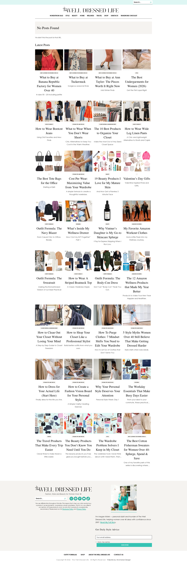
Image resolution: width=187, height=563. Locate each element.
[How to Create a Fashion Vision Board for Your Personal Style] (78, 369)
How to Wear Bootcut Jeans (49, 130)
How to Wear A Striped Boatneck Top (78, 280)
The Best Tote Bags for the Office (49, 180)
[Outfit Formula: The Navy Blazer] (49, 210)
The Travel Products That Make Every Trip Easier (49, 445)
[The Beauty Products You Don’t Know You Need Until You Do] (78, 423)
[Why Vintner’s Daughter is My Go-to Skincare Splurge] (108, 210)
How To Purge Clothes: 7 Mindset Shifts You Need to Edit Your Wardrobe (107, 338)
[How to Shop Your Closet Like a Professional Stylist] (78, 315)
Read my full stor (107, 522)
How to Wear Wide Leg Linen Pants (137, 130)
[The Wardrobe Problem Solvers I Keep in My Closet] (108, 423)
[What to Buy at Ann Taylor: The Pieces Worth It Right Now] (108, 59)
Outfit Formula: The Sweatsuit (49, 280)
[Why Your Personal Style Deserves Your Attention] (108, 369)
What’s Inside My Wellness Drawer (78, 230)
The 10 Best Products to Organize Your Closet (107, 132)
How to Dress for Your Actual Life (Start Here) (49, 390)
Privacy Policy (81, 509)
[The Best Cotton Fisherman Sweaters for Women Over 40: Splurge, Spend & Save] (137, 423)
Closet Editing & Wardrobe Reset (107, 124)
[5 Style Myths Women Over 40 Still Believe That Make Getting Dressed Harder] (137, 315)
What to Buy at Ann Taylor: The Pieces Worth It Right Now (107, 81)
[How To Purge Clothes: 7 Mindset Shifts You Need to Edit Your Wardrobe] (108, 315)
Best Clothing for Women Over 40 (49, 73)
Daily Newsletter (104, 542)
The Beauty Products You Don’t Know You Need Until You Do (78, 445)
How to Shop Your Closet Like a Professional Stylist (78, 336)
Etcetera (137, 382)
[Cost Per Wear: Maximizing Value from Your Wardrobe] (78, 161)
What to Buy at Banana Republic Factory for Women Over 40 (49, 83)
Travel (49, 436)
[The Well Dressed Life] (90, 10)
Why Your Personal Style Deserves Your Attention (107, 390)
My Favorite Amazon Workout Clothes (136, 230)
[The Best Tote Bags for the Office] (49, 161)
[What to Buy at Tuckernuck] (78, 59)
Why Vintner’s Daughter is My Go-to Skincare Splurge (107, 232)
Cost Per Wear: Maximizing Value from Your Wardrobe (78, 182)
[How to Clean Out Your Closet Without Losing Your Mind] (49, 315)
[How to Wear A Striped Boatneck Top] (78, 260)
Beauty (107, 174)
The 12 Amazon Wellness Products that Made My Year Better (137, 284)
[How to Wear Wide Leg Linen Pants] (137, 111)
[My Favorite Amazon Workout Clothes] (137, 210)
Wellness (78, 224)
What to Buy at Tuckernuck (78, 79)
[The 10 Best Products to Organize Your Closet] (108, 111)
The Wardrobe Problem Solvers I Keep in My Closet (107, 445)
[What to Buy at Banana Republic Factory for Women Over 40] (49, 59)
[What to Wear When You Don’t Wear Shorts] (78, 111)
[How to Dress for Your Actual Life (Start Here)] (49, 369)
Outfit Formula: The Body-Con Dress (107, 280)
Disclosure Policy (67, 509)
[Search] (151, 2)
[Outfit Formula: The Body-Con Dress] (108, 260)
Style (137, 73)
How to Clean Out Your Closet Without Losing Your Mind (49, 336)
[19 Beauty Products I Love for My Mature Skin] (108, 161)
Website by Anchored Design (119, 560)
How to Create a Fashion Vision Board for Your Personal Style (78, 393)
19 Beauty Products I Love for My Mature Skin (107, 182)
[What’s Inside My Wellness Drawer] (78, 210)
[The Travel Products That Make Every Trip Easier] (49, 423)
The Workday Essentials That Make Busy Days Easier (136, 390)
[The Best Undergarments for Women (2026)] (137, 59)
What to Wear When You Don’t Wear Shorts (78, 132)
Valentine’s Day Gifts (136, 178)
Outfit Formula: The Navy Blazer (49, 230)
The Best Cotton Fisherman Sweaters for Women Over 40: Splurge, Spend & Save (137, 449)
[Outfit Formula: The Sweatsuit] (49, 260)
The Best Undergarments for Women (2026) (137, 81)
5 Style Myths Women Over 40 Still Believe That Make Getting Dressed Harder (137, 338)
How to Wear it (49, 124)
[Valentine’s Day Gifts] (137, 161)
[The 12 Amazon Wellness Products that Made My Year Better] (137, 260)
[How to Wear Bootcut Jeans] (49, 111)
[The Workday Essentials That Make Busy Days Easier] (137, 369)
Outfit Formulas (49, 224)
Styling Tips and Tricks (78, 124)
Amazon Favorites (136, 224)
